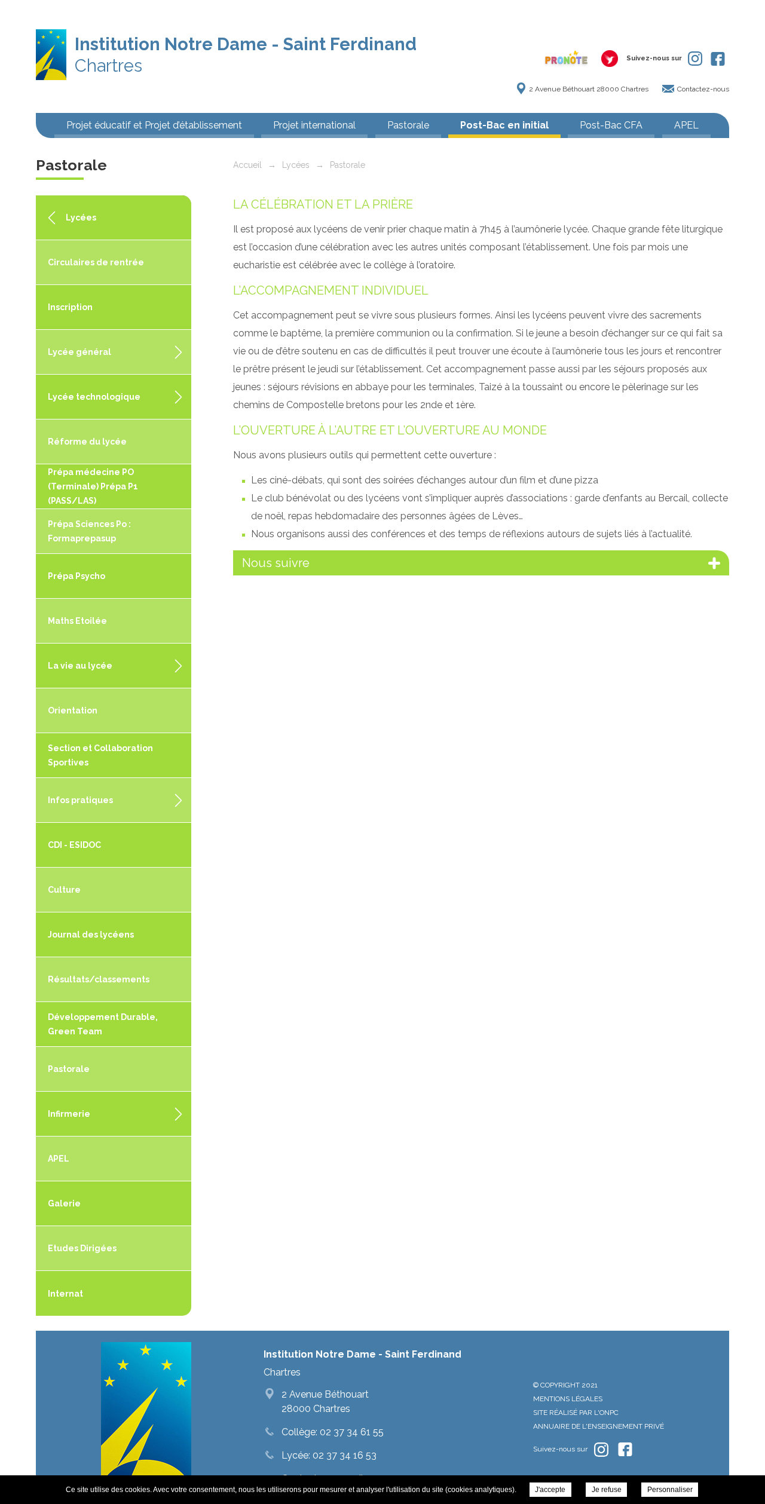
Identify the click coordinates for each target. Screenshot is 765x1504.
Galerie (64, 1203)
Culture (64, 890)
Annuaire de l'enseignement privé (598, 1426)
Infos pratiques (80, 800)
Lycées (81, 217)
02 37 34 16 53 (343, 1455)
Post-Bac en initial (504, 125)
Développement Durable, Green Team (103, 1024)
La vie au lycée (80, 665)
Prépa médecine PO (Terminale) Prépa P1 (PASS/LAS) (93, 486)
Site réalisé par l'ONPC (576, 1412)
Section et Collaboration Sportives (100, 755)
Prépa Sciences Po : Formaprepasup (89, 531)
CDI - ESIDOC (74, 845)
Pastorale (408, 125)
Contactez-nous (703, 89)
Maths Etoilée (77, 621)
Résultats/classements (98, 979)
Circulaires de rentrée (96, 262)
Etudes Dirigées (82, 1248)
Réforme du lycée (87, 441)
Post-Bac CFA (611, 125)
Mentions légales (567, 1399)
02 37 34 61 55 (350, 1432)
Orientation (72, 710)
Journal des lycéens (91, 934)
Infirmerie (69, 1114)
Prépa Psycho (76, 576)
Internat (65, 1293)
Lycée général (79, 352)
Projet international (314, 125)
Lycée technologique (94, 397)
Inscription (70, 307)
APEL (686, 125)
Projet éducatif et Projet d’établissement (154, 125)
